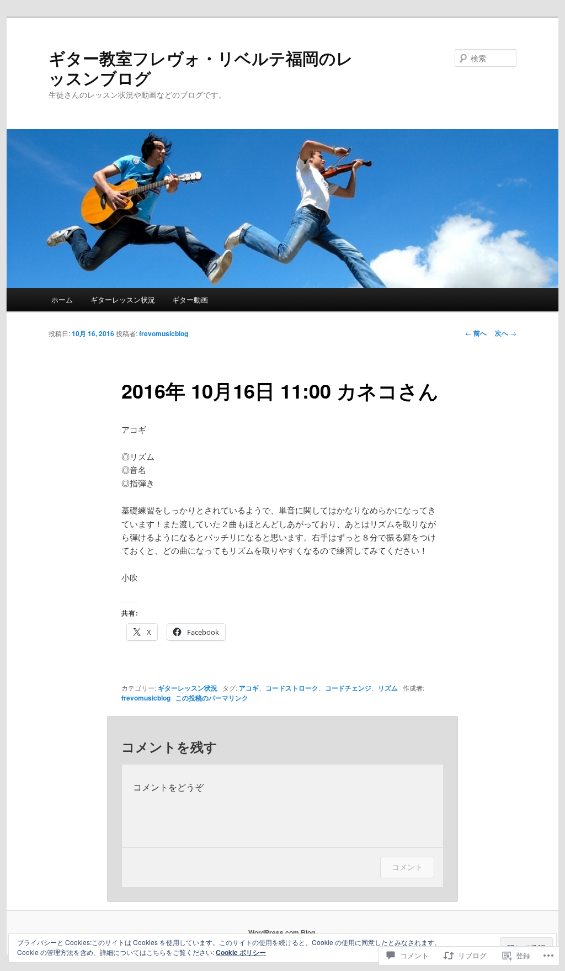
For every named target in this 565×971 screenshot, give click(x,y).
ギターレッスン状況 (122, 299)
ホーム (62, 299)
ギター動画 (190, 299)
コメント (407, 867)
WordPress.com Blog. (282, 932)
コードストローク (291, 688)
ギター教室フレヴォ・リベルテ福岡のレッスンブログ (201, 67)
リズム (388, 688)
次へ (505, 333)
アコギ (249, 688)
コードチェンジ (348, 688)
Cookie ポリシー (241, 952)
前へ (476, 333)
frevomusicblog (163, 333)
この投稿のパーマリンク (211, 698)
